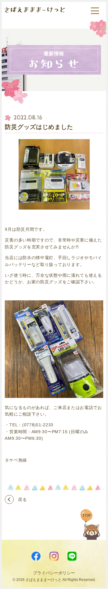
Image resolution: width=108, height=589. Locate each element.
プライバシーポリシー (54, 573)
